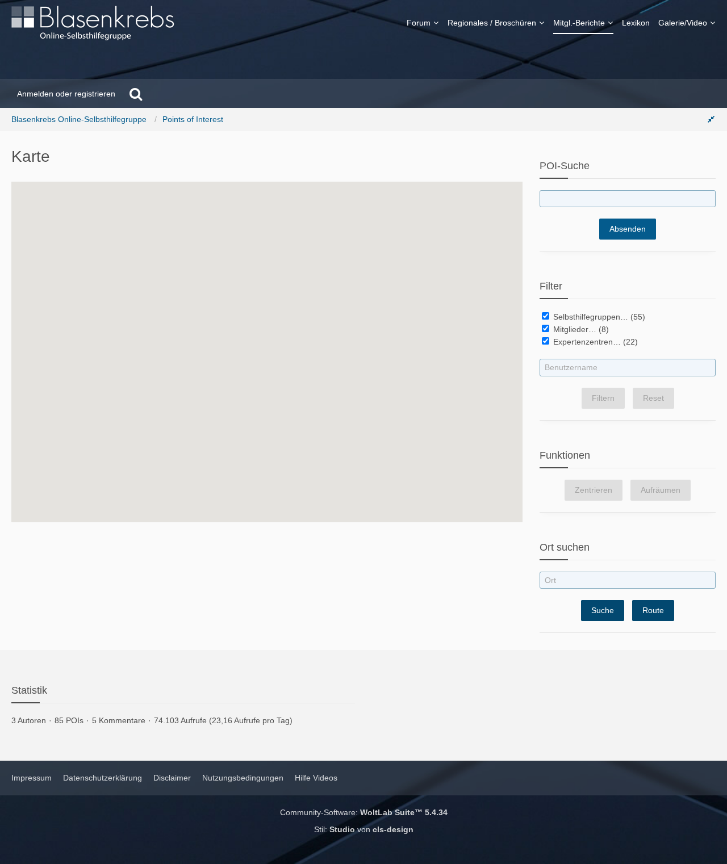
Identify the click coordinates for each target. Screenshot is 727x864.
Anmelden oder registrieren (66, 93)
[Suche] (136, 93)
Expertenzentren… (586, 341)
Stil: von (363, 829)
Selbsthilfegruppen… (589, 316)
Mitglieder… (573, 329)
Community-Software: (364, 812)
